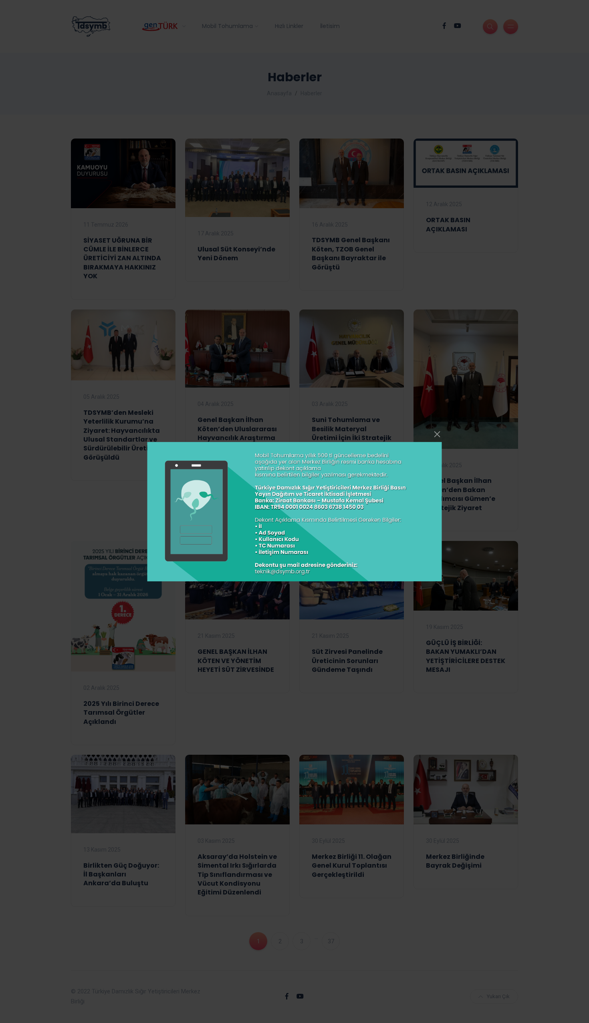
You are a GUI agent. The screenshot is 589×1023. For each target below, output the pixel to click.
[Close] (437, 434)
